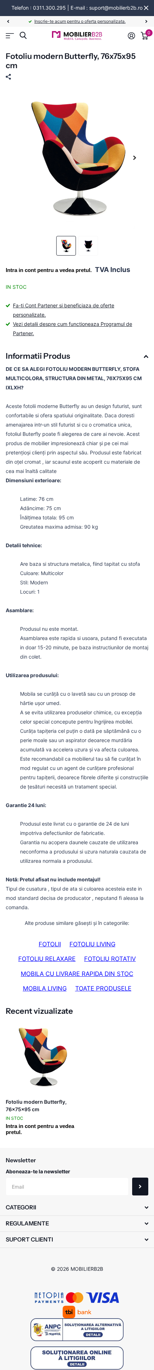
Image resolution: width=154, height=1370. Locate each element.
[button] (8, 21)
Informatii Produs (38, 356)
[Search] (23, 35)
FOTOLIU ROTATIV (110, 958)
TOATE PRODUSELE (103, 988)
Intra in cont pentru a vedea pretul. (49, 270)
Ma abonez (140, 1186)
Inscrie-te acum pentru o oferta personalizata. (80, 21)
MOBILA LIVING (45, 988)
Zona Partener (10, 36)
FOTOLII (50, 944)
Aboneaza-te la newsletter (38, 1171)
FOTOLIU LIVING (92, 944)
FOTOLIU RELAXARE (47, 958)
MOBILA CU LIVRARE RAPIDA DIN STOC (77, 973)
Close (146, 8)
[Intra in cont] (131, 35)
